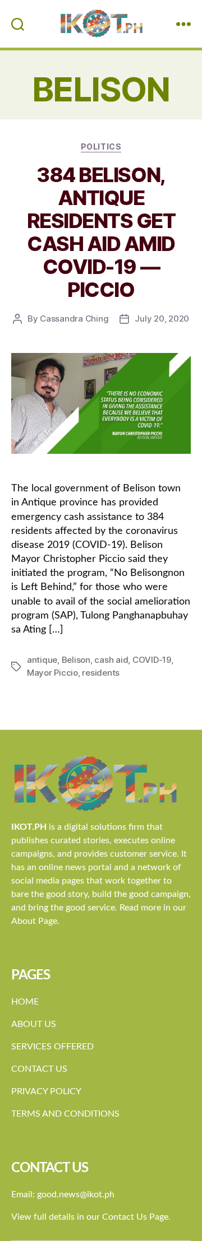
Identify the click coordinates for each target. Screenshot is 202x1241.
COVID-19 (151, 659)
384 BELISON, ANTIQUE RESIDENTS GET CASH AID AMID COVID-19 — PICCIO (101, 232)
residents (101, 672)
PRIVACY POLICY (46, 1091)
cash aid (111, 659)
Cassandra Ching (74, 318)
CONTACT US (39, 1069)
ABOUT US (33, 1024)
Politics (101, 146)
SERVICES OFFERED (52, 1046)
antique (42, 659)
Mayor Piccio (52, 672)
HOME (25, 1001)
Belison (76, 659)
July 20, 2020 (162, 318)
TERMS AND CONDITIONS (65, 1113)
